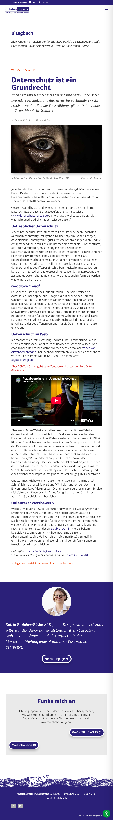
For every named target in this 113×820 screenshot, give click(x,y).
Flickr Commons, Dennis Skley (43, 551)
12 (88, 555)
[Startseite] (17, 10)
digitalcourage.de (22, 360)
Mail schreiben (21, 745)
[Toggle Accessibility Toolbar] (106, 813)
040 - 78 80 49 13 (85, 732)
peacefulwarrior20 (76, 555)
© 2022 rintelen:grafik (90, 815)
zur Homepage (55, 659)
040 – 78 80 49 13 (85, 793)
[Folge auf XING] (13, 806)
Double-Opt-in (60, 528)
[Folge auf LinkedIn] (20, 806)
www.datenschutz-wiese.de (30, 215)
